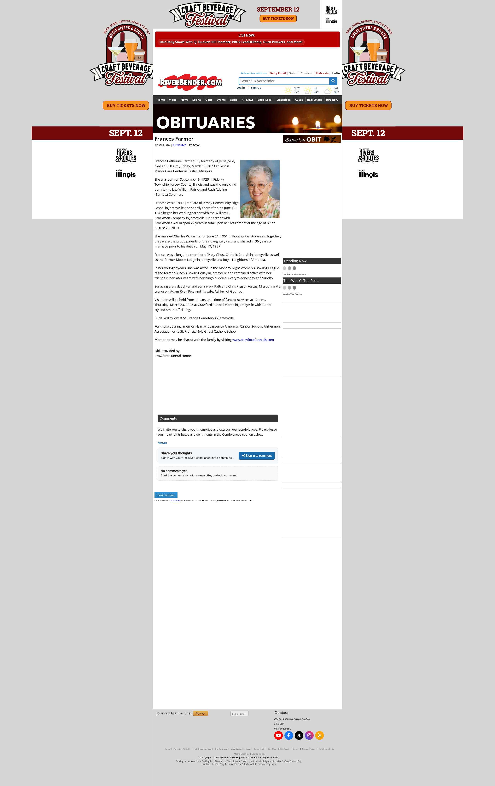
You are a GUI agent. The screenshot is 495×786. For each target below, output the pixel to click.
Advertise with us (254, 73)
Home (161, 100)
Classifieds (284, 100)
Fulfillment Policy (327, 749)
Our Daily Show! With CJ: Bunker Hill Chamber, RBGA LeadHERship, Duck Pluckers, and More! (231, 42)
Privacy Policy (308, 749)
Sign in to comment (258, 455)
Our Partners (221, 749)
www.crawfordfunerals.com (253, 339)
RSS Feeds (284, 749)
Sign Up (256, 87)
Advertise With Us (182, 749)
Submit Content (301, 73)
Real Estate (314, 100)
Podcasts (322, 73)
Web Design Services (240, 749)
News (184, 100)
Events (221, 100)
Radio (336, 73)
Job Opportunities (203, 749)
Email (243, 713)
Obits (209, 100)
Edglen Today (258, 753)
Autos (299, 100)
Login (235, 713)
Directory (332, 100)
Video (173, 100)
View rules (162, 443)
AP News (247, 100)
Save (196, 145)
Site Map (272, 749)
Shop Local (265, 100)
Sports (196, 100)
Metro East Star (241, 753)
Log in (241, 87)
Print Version (166, 495)
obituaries (175, 500)
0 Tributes (179, 145)
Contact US (259, 749)
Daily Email (278, 73)
